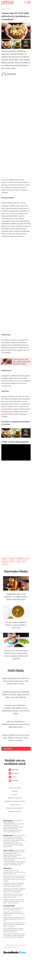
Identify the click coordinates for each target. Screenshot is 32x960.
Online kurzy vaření (15, 788)
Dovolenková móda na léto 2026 (12, 843)
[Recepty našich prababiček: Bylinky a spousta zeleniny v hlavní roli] (16, 618)
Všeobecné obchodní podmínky (15, 801)
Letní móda (19, 830)
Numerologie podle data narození (13, 827)
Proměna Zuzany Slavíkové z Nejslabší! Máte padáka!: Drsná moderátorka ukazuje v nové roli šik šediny (14, 890)
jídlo (24, 561)
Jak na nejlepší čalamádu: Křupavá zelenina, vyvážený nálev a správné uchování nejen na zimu (13, 930)
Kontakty (15, 791)
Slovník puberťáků (8, 822)
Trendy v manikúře (19, 835)
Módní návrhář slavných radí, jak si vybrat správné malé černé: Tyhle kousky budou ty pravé (15, 681)
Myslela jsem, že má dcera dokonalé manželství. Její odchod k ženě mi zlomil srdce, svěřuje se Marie (13, 884)
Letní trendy (6, 832)
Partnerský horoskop (9, 824)
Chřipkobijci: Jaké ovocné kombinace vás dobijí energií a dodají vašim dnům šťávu (16, 596)
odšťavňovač (20, 558)
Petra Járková (11, 74)
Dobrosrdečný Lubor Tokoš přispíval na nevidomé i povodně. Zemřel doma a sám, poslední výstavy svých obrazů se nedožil (14, 878)
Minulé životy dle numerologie (12, 837)
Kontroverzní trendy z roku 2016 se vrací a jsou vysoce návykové (13, 908)
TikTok (14, 777)
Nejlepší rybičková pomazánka (12, 855)
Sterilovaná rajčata (19, 850)
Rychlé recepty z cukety (10, 853)
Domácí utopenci (21, 861)
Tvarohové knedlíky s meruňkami (14, 863)
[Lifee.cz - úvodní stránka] (7, 3)
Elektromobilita (7, 846)
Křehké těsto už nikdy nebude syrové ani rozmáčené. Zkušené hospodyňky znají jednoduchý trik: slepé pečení (13, 935)
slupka (18, 561)
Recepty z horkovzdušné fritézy (12, 864)
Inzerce (14, 794)
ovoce (27, 558)
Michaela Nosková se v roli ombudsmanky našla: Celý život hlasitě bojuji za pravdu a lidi (14, 872)
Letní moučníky (18, 845)
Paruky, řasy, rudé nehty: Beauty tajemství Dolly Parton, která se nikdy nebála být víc (13, 913)
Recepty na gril (16, 832)
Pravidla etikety (17, 820)
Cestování (15, 825)
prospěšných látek (7, 411)
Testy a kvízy (19, 824)
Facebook (15, 769)
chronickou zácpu (12, 213)
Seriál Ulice (6, 840)
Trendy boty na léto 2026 (10, 842)
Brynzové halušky (10, 860)
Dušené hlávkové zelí (9, 858)
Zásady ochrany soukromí (14, 808)
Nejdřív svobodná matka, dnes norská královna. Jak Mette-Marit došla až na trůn (14, 919)
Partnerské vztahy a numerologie (12, 838)
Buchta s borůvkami (9, 861)
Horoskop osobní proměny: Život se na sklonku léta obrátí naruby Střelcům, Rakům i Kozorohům (14, 924)
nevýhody (11, 558)
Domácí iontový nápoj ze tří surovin (13, 852)
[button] (25, 2)
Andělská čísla (7, 825)
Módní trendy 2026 (8, 830)
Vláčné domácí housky (9, 856)
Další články (7, 749)
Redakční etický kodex (15, 798)
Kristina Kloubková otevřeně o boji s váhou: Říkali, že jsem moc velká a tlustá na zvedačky (15, 737)
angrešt (4, 558)
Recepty (12, 561)
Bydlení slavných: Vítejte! (10, 828)
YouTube (15, 780)
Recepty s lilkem (21, 858)
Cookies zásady (15, 805)
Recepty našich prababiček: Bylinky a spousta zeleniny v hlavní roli (16, 625)
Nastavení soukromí (14, 811)
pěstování (4, 561)
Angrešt (4, 180)
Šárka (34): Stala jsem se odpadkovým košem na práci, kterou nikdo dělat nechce (16, 724)
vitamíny (4, 564)
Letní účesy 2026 (8, 845)
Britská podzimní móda (17, 840)
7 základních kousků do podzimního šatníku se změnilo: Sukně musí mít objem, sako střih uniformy (15, 694)
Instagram (15, 773)
